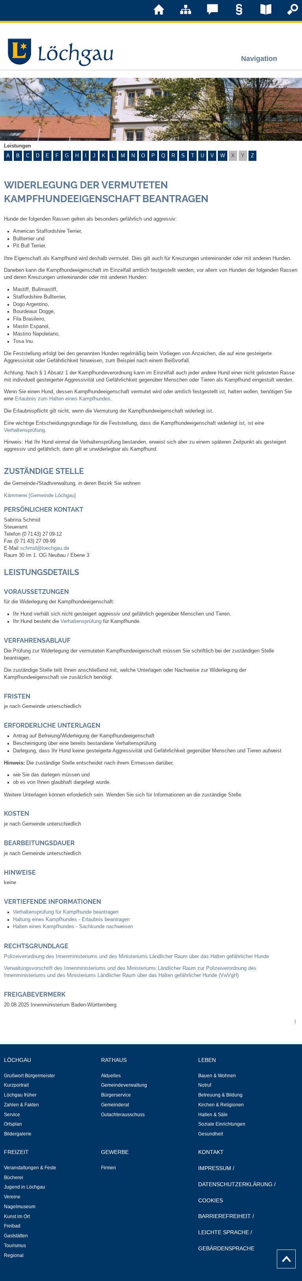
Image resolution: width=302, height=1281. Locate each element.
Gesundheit (210, 1134)
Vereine (12, 1197)
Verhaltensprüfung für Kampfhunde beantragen (65, 912)
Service (12, 1114)
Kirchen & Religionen (221, 1105)
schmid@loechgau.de (44, 548)
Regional (14, 1255)
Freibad (12, 1226)
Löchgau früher (20, 1095)
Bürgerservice (116, 1095)
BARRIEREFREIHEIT (224, 1216)
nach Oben (284, 1257)
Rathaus (114, 1060)
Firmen (108, 1167)
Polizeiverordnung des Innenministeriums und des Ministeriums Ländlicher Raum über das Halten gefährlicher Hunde (136, 956)
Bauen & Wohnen (217, 1075)
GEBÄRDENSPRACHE (226, 1248)
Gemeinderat (115, 1105)
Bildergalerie (17, 1134)
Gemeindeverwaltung (124, 1085)
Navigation (259, 58)
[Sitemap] (180, 13)
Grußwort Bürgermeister (29, 1075)
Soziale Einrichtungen (221, 1124)
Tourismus (15, 1245)
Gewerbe (115, 1152)
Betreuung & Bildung (220, 1095)
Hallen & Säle (213, 1114)
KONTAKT (211, 1152)
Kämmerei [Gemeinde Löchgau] (40, 495)
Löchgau (17, 1060)
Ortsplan (13, 1124)
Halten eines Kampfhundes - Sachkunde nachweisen (73, 926)
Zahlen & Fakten (21, 1105)
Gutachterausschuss (123, 1114)
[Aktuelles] (260, 13)
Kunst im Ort (17, 1216)
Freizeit (16, 1152)
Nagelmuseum (19, 1206)
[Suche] (287, 13)
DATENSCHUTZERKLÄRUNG (235, 1184)
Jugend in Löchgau (24, 1187)
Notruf (204, 1085)
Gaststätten (16, 1236)
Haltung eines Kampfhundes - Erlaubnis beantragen (71, 919)
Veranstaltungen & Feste (30, 1167)
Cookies (210, 1200)
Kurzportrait (16, 1085)
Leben (207, 1060)
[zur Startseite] (153, 13)
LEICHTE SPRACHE (223, 1232)
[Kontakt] (207, 13)
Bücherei (13, 1177)
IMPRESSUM (214, 1168)
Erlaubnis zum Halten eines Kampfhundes (62, 399)
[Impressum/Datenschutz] (234, 13)
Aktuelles (111, 1075)
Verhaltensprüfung (24, 430)
